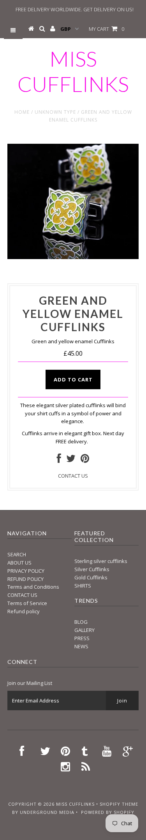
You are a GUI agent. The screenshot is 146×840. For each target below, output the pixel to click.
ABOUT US (19, 562)
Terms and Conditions (33, 586)
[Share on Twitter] (71, 460)
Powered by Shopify (107, 812)
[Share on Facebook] (59, 460)
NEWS (81, 646)
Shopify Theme (119, 804)
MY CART (106, 28)
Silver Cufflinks (91, 569)
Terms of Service (27, 603)
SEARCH (16, 554)
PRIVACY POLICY (25, 570)
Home (22, 112)
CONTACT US (73, 475)
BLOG (81, 621)
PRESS (82, 638)
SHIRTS (82, 585)
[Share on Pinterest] (85, 460)
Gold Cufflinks (90, 577)
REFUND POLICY (25, 578)
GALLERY (84, 630)
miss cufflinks (73, 71)
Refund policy (23, 611)
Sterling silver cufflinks (100, 561)
